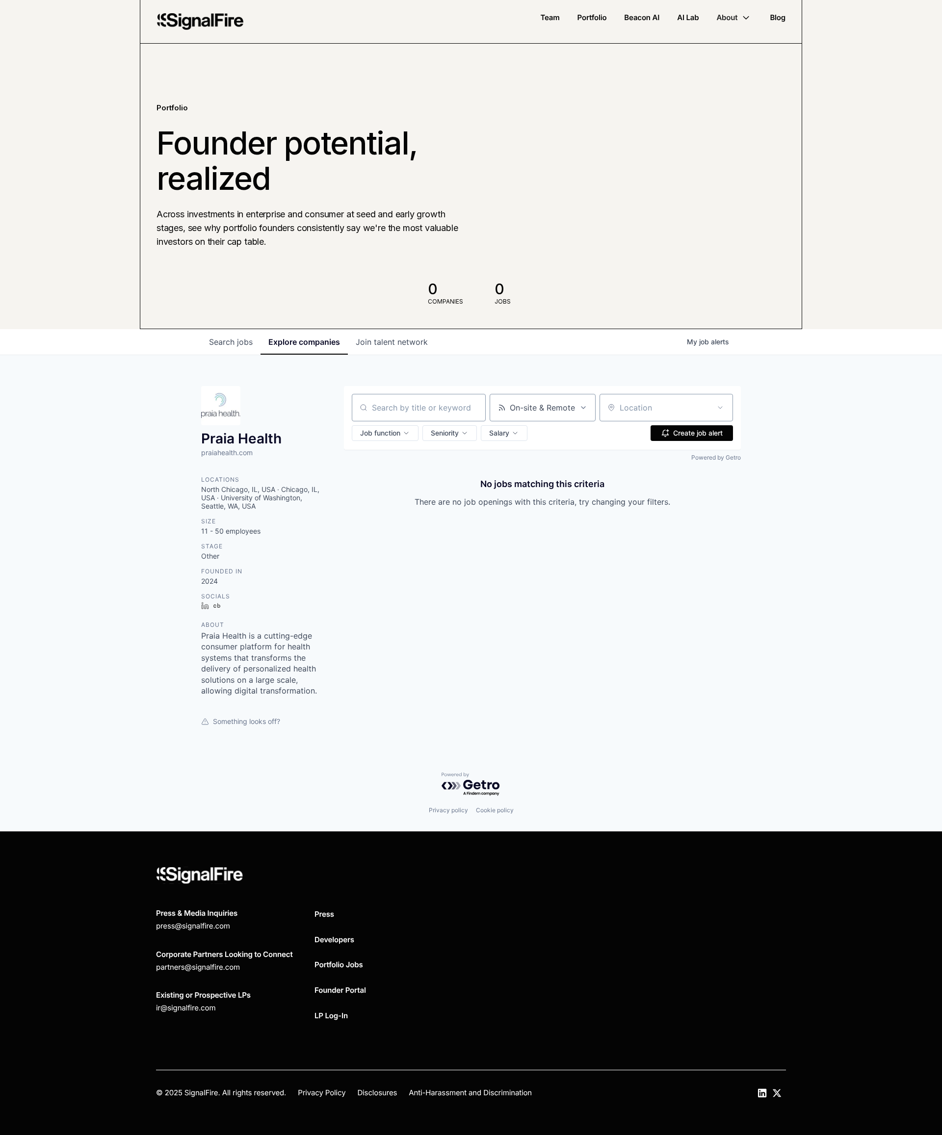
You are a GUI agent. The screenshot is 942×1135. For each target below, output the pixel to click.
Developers (334, 939)
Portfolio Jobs (338, 964)
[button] (734, 18)
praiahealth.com (227, 452)
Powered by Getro (716, 457)
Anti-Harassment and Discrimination (470, 1092)
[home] (200, 21)
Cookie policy (495, 810)
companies (304, 342)
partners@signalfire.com (198, 967)
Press (324, 914)
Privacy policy (448, 810)
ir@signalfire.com (185, 1007)
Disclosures (377, 1092)
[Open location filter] (720, 407)
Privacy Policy (321, 1092)
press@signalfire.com (193, 925)
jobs (231, 342)
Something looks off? (246, 721)
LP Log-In (331, 1015)
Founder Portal (340, 990)
